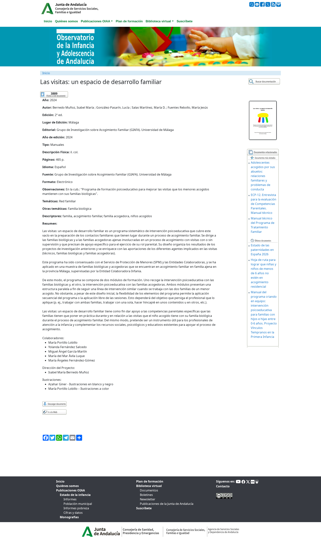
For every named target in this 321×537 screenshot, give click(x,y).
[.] (264, 81)
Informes (70, 499)
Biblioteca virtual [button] (158, 21)
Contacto (223, 486)
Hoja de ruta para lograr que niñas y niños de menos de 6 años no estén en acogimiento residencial (263, 273)
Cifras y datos (73, 513)
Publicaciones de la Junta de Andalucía (166, 504)
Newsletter (147, 499)
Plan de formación (149, 481)
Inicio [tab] (48, 21)
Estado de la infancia (75, 495)
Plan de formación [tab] (129, 21)
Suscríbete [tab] (184, 21)
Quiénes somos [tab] (66, 21)
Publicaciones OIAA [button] (95, 21)
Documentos (149, 490)
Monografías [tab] (69, 517)
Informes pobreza (76, 508)
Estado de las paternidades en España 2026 (262, 249)
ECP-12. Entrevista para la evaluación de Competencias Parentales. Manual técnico (263, 204)
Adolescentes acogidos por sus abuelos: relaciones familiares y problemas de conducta (263, 175)
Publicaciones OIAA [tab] (70, 490)
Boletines (146, 495)
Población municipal (78, 504)
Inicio (46, 73)
